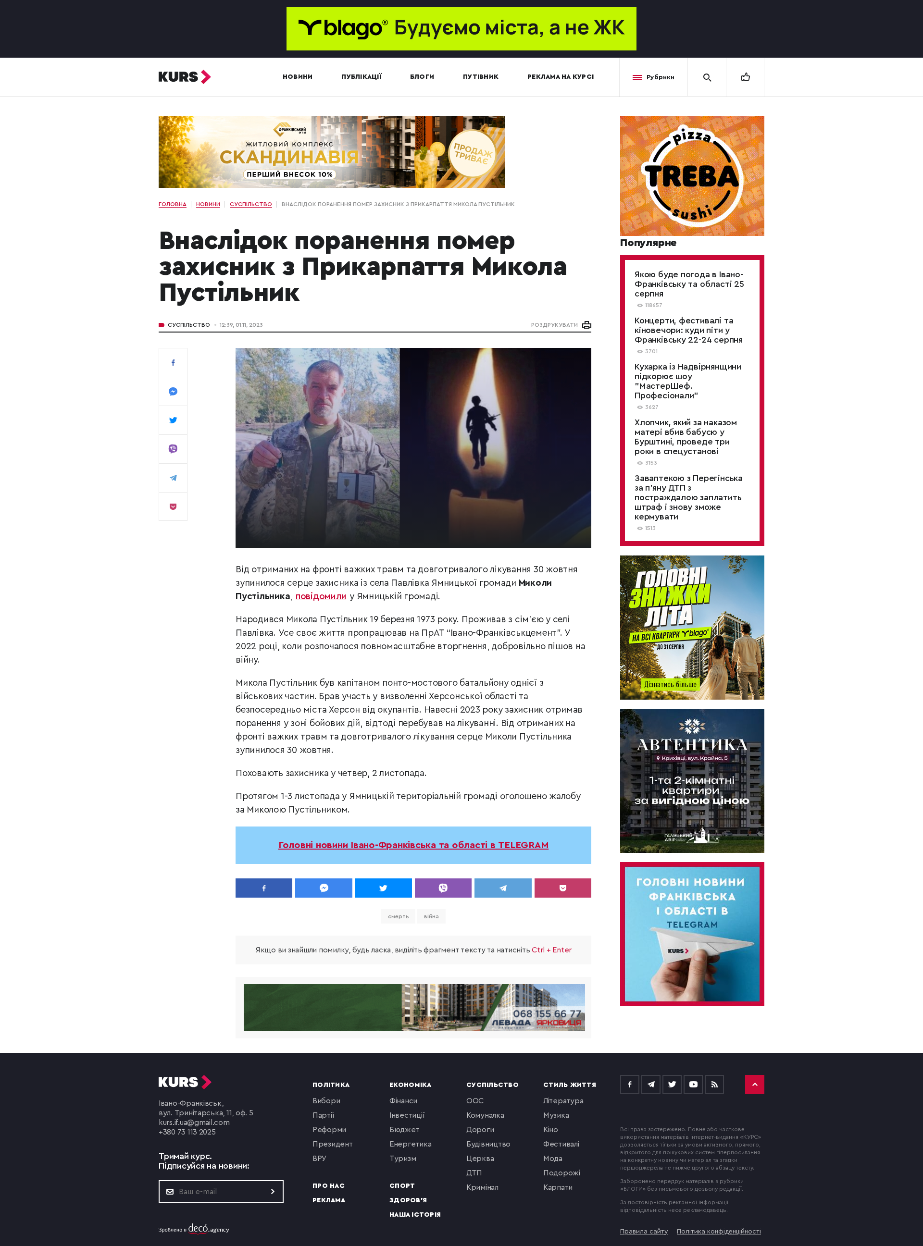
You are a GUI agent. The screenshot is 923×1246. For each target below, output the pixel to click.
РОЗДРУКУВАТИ (554, 325)
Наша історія (415, 1214)
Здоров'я (408, 1200)
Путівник (481, 77)
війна (431, 916)
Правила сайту (644, 1231)
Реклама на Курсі (560, 77)
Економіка (410, 1085)
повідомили (321, 596)
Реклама (328, 1200)
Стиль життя (569, 1085)
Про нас (328, 1186)
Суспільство (189, 325)
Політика (330, 1085)
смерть (398, 916)
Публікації (361, 77)
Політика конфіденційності (719, 1231)
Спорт (402, 1186)
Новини (298, 77)
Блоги (422, 77)
